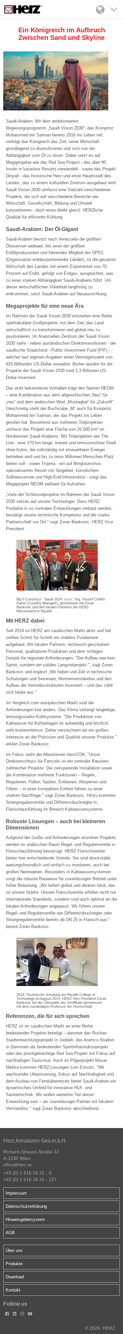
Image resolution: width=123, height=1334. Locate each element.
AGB (10, 1232)
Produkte (14, 1263)
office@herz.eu (17, 1164)
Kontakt (13, 1290)
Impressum (16, 1193)
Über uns (14, 1250)
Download (15, 1276)
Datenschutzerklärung (26, 1206)
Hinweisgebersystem (25, 1219)
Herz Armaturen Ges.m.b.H (34, 1141)
